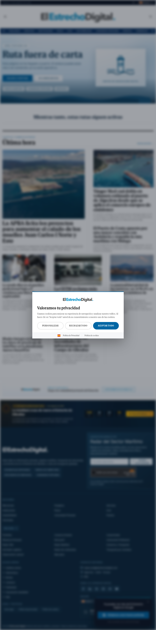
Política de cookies (92, 335)
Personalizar (50, 325)
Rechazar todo (78, 325)
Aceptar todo (106, 325)
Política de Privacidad (71, 335)
